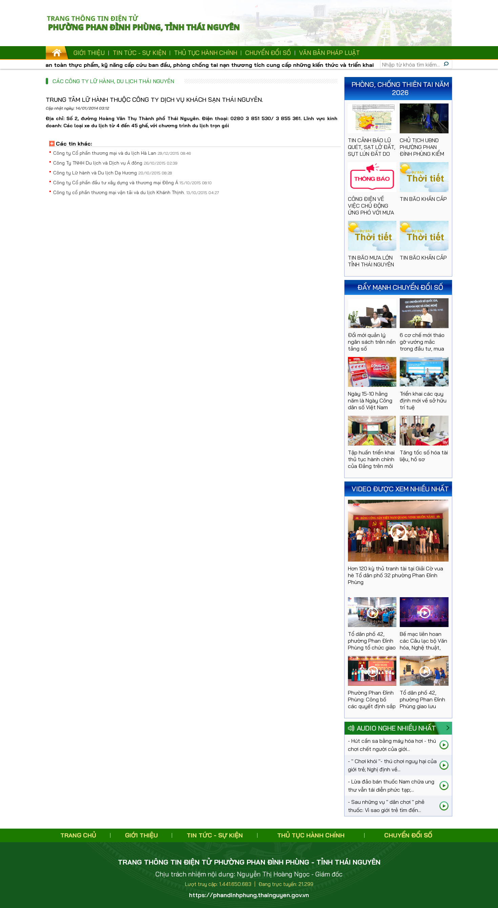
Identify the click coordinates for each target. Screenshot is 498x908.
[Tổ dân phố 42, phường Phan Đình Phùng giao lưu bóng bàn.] (424, 671)
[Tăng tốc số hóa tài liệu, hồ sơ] (424, 431)
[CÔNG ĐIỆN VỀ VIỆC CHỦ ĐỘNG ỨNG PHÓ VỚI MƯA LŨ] (372, 177)
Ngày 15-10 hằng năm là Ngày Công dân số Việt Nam (370, 400)
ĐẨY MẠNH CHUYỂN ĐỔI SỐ (400, 287)
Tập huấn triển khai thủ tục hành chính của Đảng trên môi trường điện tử (371, 462)
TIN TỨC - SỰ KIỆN (139, 53)
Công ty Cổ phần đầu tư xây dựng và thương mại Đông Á (116, 182)
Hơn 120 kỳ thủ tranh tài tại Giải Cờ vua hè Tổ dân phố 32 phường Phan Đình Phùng (395, 575)
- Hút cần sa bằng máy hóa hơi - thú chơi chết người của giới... (392, 744)
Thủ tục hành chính (205, 53)
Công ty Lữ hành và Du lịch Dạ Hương (95, 173)
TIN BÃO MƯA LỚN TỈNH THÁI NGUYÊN (371, 261)
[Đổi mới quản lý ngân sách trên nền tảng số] (372, 313)
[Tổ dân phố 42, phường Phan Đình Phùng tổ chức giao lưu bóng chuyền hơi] (372, 612)
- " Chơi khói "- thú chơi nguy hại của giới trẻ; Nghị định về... (392, 765)
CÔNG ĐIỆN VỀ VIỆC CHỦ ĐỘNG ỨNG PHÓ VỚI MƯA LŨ (371, 209)
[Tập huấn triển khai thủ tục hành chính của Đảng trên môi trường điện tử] (372, 431)
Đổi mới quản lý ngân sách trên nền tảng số (372, 342)
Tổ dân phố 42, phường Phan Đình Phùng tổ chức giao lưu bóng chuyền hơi (372, 647)
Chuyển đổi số (268, 53)
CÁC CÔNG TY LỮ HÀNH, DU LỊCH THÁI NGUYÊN (113, 81)
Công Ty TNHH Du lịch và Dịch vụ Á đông (98, 163)
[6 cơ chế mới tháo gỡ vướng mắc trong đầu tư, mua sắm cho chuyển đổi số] (424, 313)
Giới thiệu (89, 53)
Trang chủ (78, 835)
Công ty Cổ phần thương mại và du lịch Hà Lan (105, 153)
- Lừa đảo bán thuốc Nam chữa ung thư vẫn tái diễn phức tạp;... (391, 785)
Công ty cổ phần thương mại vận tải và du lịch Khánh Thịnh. (119, 192)
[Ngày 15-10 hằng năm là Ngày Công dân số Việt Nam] (372, 372)
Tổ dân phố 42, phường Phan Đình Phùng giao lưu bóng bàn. (422, 702)
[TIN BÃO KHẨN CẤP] (424, 177)
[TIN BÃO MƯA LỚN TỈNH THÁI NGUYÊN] (372, 236)
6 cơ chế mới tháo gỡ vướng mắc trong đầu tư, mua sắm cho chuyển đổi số (422, 348)
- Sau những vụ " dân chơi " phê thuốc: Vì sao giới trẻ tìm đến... (386, 805)
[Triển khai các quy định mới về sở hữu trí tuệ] (424, 372)
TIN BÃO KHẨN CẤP (423, 198)
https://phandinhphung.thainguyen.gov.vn (249, 895)
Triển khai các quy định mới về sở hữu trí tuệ (423, 400)
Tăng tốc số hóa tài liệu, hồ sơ (424, 455)
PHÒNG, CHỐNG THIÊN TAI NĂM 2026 (400, 88)
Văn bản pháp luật (329, 53)
